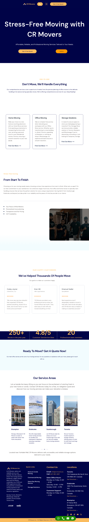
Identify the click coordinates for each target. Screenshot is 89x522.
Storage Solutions (34, 487)
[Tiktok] (74, 514)
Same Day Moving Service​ (34, 482)
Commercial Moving (34, 477)
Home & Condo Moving (33, 472)
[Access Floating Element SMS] (72, 518)
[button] (46, 4)
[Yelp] (81, 514)
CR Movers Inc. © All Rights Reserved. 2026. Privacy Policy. (44, 520)
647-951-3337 (55, 474)
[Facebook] (71, 514)
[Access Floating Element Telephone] (63, 518)
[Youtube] (77, 514)
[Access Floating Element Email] (68, 518)
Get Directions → (72, 479)
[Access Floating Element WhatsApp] (58, 518)
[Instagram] (68, 514)
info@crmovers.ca (57, 472)
